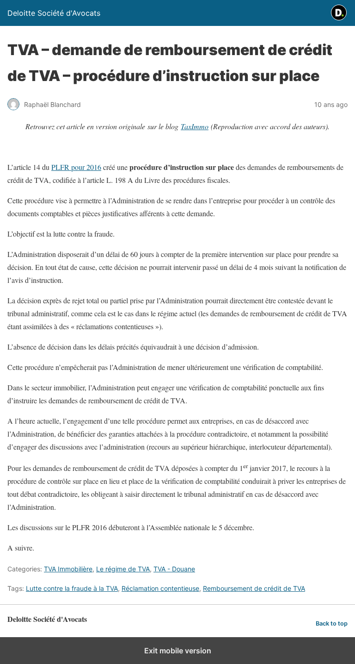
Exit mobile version (177, 650)
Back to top (332, 623)
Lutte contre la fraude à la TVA (72, 588)
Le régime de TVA (123, 569)
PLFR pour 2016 (76, 167)
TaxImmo (194, 126)
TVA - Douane (174, 569)
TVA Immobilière (68, 569)
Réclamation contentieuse (160, 588)
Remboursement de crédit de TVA (254, 588)
